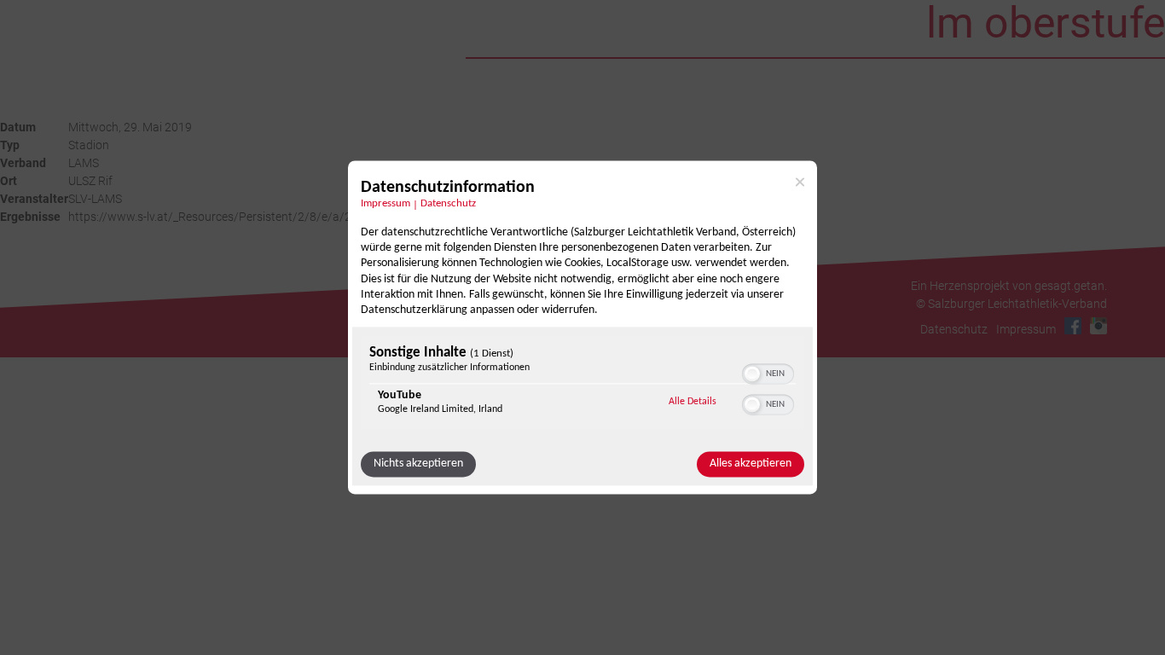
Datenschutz (448, 204)
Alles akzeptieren (750, 464)
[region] (582, 385)
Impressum (385, 204)
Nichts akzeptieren (418, 464)
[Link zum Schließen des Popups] (800, 181)
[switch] (768, 372)
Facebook (1072, 325)
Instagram (1098, 325)
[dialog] (582, 327)
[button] (752, 374)
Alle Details (692, 402)
